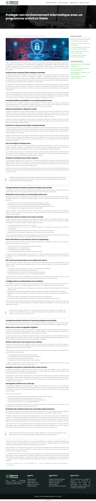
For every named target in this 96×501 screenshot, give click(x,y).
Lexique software (74, 2)
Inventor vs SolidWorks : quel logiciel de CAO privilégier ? (53, 463)
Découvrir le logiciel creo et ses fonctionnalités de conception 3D (21, 464)
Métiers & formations (84, 2)
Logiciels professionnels (51, 2)
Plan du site (48, 500)
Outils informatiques (63, 2)
